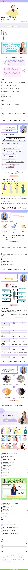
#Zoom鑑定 (14, 559)
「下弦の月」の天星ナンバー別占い (6, 34)
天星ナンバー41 (4, 38)
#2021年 (24, 559)
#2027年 (9, 562)
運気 (2, 549)
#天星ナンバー (3, 559)
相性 (2, 551)
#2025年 (2, 562)
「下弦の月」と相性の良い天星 (5, 33)
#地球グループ (19, 557)
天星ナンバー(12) (21, 405)
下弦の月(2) (11, 405)
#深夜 (11, 557)
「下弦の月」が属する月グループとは (6, 32)
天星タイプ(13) (7, 405)
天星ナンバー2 (4, 35)
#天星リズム (7, 559)
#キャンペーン (19, 559)
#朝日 (2, 557)
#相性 (11, 559)
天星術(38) (2, 405)
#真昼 (4, 557)
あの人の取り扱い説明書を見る (14, 305)
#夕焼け (8, 557)
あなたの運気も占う (14, 400)
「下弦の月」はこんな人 (4, 31)
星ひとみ (2, 541)
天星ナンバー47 (4, 39)
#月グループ (14, 557)
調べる (19, 26)
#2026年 (6, 562)
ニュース (3, 543)
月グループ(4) (16, 405)
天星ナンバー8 (4, 37)
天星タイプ (3, 547)
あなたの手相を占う (14, 241)
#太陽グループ (24, 557)
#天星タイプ (13, 562)
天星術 (2, 545)
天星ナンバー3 (4, 36)
